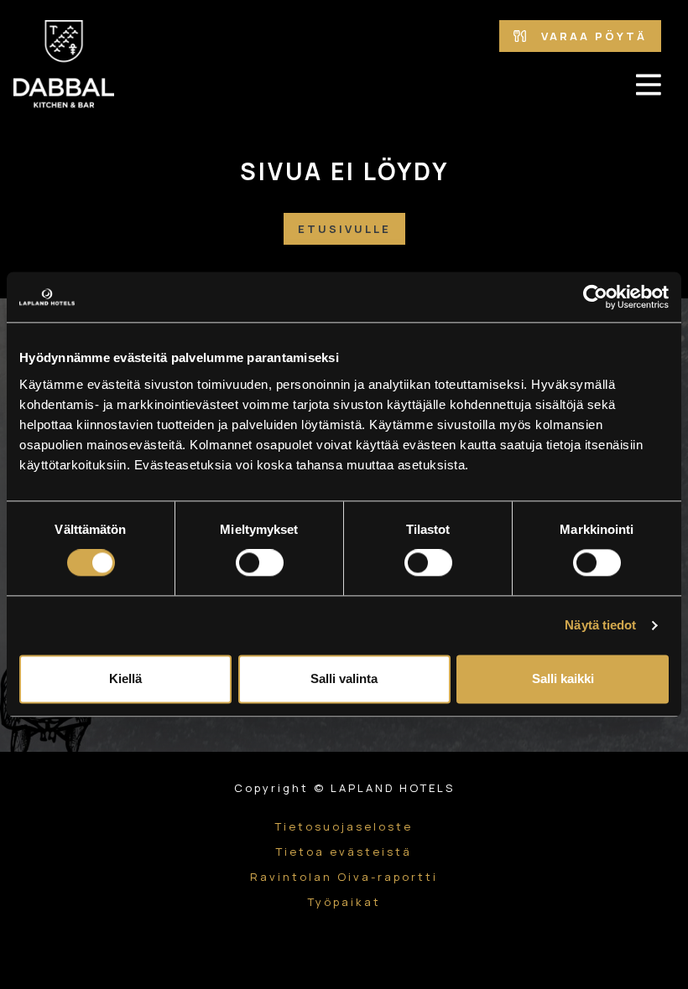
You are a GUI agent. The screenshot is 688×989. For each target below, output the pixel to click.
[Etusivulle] (63, 65)
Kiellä (125, 679)
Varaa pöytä (591, 36)
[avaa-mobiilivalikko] (649, 85)
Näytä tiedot (600, 626)
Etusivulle (344, 228)
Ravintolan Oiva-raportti (344, 876)
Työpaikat (344, 901)
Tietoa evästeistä (344, 851)
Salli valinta (344, 679)
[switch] (260, 563)
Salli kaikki (563, 679)
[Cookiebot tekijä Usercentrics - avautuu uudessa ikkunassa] (595, 296)
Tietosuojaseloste (344, 826)
